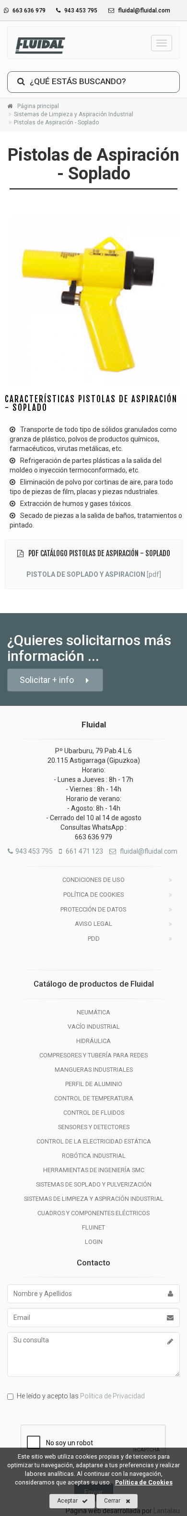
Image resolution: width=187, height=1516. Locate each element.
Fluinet (93, 1227)
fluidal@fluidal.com (143, 10)
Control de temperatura (93, 1098)
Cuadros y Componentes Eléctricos (93, 1213)
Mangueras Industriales (94, 1069)
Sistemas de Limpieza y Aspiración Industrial (94, 1198)
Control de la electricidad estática (93, 1141)
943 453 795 (80, 10)
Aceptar (67, 1500)
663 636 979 (28, 10)
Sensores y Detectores (93, 1127)
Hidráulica (93, 1040)
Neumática (93, 1012)
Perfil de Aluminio (93, 1084)
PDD (94, 938)
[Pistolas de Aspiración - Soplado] (93, 299)
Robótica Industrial (94, 1155)
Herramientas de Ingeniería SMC (93, 1170)
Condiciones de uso (93, 879)
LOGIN (94, 1241)
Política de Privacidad (112, 1396)
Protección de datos (93, 909)
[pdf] (93, 574)
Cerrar (112, 1500)
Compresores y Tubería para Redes (93, 1055)
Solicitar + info (47, 680)
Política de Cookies (93, 894)
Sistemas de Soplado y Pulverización (94, 1184)
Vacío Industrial (94, 1026)
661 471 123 (83, 851)
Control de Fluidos (93, 1112)
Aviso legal (93, 923)
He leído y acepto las (81, 1396)
